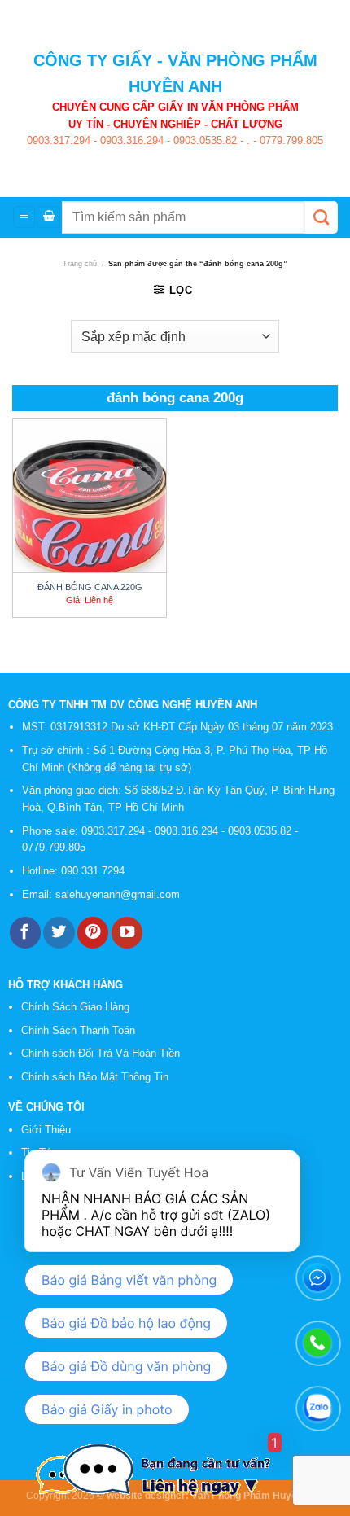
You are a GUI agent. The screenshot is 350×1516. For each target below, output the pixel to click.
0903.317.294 (58, 140)
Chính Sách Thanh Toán (78, 1030)
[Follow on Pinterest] (92, 933)
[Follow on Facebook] (25, 933)
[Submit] (321, 217)
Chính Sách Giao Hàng (75, 1007)
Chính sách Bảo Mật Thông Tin (94, 1077)
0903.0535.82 (203, 140)
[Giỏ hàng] (48, 217)
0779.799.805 (289, 140)
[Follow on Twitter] (58, 933)
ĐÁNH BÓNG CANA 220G (89, 587)
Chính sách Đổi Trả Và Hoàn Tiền (100, 1053)
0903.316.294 (130, 140)
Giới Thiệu (46, 1130)
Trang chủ (80, 264)
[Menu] (24, 217)
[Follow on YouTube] (127, 933)
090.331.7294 (94, 871)
